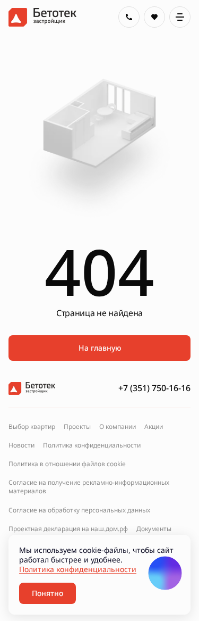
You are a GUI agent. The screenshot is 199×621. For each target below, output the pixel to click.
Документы (153, 529)
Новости (21, 445)
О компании (117, 427)
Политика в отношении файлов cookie (67, 464)
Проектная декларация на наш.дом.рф (68, 529)
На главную (100, 348)
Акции (153, 427)
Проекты (77, 427)
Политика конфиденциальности (92, 445)
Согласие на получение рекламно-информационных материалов (88, 486)
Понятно (47, 593)
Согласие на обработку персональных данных (79, 510)
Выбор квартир (31, 427)
